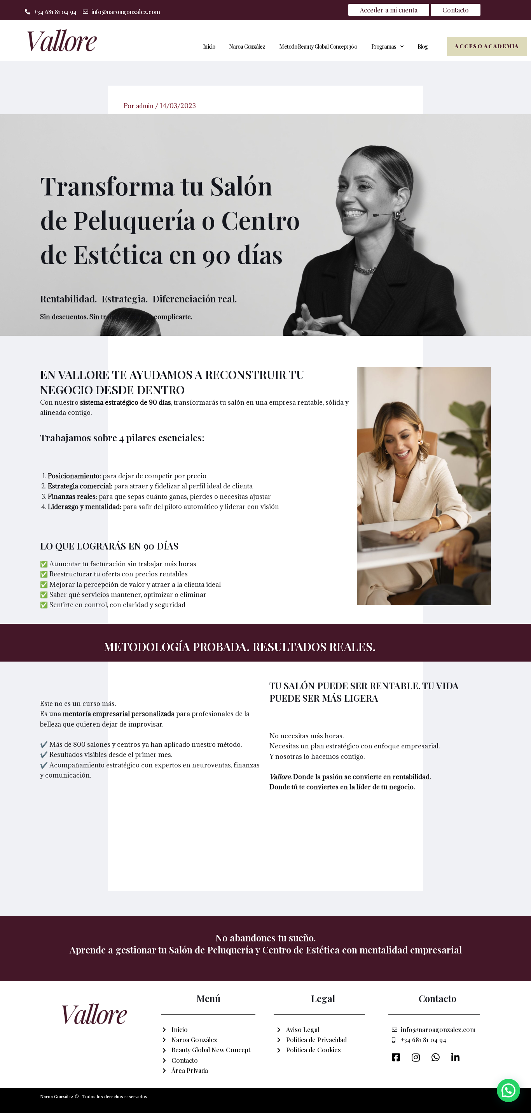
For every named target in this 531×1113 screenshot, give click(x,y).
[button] (508, 1090)
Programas (384, 46)
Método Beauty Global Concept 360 (318, 46)
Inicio (209, 46)
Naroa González (247, 46)
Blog (422, 46)
